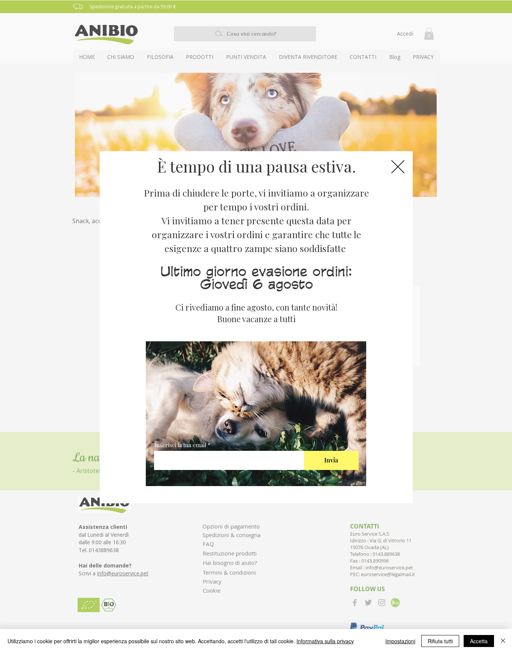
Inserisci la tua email (180, 445)
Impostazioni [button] (400, 641)
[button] (397, 166)
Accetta (479, 641)
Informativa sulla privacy (325, 641)
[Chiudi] (503, 641)
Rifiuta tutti (440, 641)
